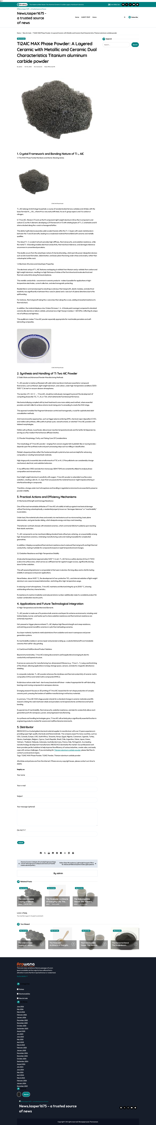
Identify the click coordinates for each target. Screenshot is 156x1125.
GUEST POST (85, 17)
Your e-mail (21, 785)
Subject (20, 796)
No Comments (38, 67)
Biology (21, 989)
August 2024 (21, 1064)
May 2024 (20, 1072)
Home (77, 17)
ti (54, 67)
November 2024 (22, 1056)
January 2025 (21, 1050)
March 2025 (21, 1045)
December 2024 (22, 1053)
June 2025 (20, 1037)
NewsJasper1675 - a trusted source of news (31, 18)
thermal (51, 67)
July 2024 (20, 1067)
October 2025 (21, 1026)
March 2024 (21, 1078)
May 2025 (20, 1039)
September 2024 (22, 1061)
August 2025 (21, 1031)
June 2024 (20, 1069)
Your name (21, 775)
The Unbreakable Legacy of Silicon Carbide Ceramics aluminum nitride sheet (28, 903)
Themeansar (94, 1122)
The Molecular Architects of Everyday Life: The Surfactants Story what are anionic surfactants (57, 903)
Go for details (21, 976)
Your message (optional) (26, 806)
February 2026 (22, 1015)
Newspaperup (83, 1122)
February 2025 (22, 1047)
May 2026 (20, 1009)
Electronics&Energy (25, 994)
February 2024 (22, 1080)
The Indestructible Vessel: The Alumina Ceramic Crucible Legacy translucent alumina (85, 903)
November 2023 (22, 1086)
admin (60, 873)
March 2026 (21, 1012)
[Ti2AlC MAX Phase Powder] (57, 182)
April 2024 (20, 1075)
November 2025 (22, 1023)
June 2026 (20, 1006)
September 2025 (22, 1028)
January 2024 (21, 1083)
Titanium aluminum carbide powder (67, 750)
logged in (28, 916)
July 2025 (20, 1034)
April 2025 (20, 1042)
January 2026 (21, 1017)
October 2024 (21, 1058)
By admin (19, 67)
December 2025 (22, 1020)
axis (46, 67)
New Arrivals (21, 38)
